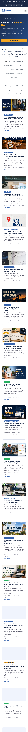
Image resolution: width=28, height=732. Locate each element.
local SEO (23, 49)
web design (4, 51)
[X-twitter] (9, 5)
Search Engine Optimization (14, 81)
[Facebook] (6, 5)
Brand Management (8, 65)
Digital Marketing (20, 65)
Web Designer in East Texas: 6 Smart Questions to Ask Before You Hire (13, 584)
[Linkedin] (14, 5)
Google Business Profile (16, 69)
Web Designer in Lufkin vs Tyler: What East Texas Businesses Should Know (13, 542)
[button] (25, 11)
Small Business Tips (19, 86)
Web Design (19, 90)
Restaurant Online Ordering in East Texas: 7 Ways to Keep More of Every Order (14, 156)
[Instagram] (11, 5)
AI (9, 61)
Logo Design (14, 77)
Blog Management (18, 61)
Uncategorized (9, 90)
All (6, 61)
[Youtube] (17, 5)
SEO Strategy (7, 86)
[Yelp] (19, 5)
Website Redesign (8, 94)
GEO (6, 69)
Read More (6, 130)
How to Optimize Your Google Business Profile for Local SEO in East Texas (14, 666)
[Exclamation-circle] (22, 5)
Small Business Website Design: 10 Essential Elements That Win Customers (13, 625)
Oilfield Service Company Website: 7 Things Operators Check (12, 309)
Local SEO (19, 73)
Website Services (20, 94)
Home (2, 18)
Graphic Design (10, 73)
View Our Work (14, 40)
